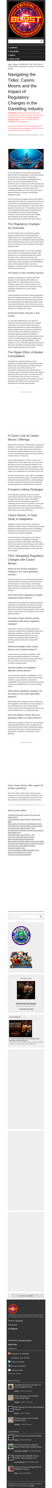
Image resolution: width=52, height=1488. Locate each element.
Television (17, 1402)
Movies (16, 1440)
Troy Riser (31, 1485)
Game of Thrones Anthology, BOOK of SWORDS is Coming (27, 1468)
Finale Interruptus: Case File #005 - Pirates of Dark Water (26, 1397)
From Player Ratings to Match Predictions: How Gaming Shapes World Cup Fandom (23, 851)
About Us (14, 1325)
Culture (16, 1391)
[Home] (26, 19)
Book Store (14, 59)
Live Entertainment (19, 1462)
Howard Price (19, 1321)
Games (15, 64)
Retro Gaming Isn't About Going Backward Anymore (25, 824)
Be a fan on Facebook (18, 1366)
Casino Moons (16, 188)
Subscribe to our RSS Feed (20, 1354)
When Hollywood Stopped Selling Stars (21, 839)
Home (10, 64)
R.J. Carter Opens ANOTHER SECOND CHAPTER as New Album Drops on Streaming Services (24, 1039)
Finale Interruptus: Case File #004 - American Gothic (25, 826)
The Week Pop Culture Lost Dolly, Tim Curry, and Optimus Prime (27, 1386)
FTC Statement (13, 1328)
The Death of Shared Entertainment (19, 854)
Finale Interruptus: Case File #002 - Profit (21, 828)
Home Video (17, 1451)
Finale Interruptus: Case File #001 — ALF (21, 835)
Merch (12, 55)
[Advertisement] (26, 411)
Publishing (14, 51)
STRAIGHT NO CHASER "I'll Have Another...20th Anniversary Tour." (26, 1457)
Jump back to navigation (26, 1296)
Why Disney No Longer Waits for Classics (21, 846)
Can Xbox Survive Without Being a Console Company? (26, 843)
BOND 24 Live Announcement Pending (27, 1436)
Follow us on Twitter (17, 1362)
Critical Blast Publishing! (25, 1340)
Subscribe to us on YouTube (20, 1358)
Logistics (13, 47)
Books (16, 1473)
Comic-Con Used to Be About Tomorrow (21, 837)
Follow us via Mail (17, 1370)
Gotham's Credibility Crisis (16, 848)
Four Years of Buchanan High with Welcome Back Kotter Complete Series (27, 1446)
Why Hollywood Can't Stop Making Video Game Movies (26, 841)
